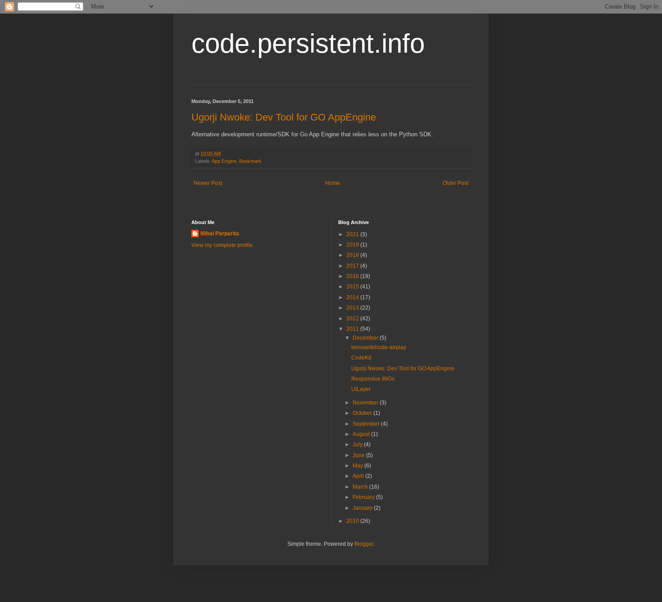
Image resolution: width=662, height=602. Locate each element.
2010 (353, 521)
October (363, 413)
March (361, 487)
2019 (353, 245)
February (364, 497)
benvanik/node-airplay (378, 347)
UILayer (361, 389)
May (358, 466)
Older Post (455, 183)
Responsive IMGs (372, 379)
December (366, 338)
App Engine (224, 161)
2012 (353, 318)
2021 (353, 234)
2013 (353, 308)
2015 (353, 286)
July (358, 444)
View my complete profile (222, 245)
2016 (353, 276)
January (363, 508)
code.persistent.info (308, 43)
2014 (353, 297)
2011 (353, 329)
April (359, 476)
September (367, 424)
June (359, 455)
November (366, 403)
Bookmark (250, 161)
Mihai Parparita (219, 233)
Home (332, 183)
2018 (353, 255)
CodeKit (361, 358)
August (362, 434)
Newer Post (208, 183)
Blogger (363, 544)
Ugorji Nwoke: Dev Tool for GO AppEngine (283, 117)
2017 (353, 266)
